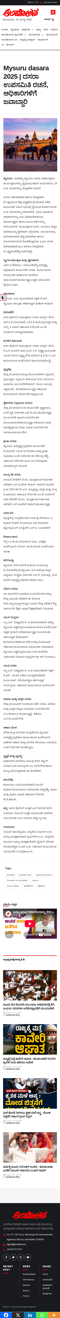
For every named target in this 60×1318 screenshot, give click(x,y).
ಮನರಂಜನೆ (47, 1280)
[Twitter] (13, 1257)
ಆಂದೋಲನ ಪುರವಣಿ (47, 1287)
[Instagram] (20, 1257)
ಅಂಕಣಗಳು (47, 1294)
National (26, 1285)
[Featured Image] (30, 985)
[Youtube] (28, 1257)
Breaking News (29, 1274)
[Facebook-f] (6, 1257)
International (28, 1280)
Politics (26, 1296)
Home (45, 1274)
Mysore (26, 1291)
